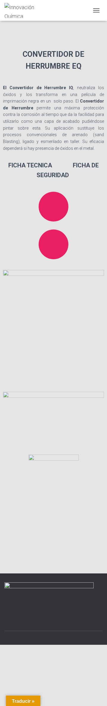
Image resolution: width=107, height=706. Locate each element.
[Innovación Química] (29, 10)
